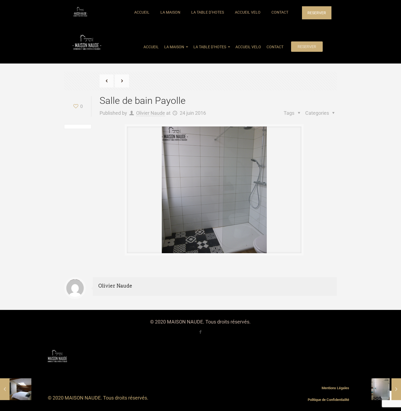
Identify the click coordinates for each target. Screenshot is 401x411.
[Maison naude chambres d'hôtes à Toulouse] (87, 43)
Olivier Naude (150, 113)
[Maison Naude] (80, 12)
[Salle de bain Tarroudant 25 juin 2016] (385, 389)
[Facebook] (200, 332)
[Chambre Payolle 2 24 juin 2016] (15, 389)
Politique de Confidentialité (328, 400)
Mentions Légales (335, 388)
